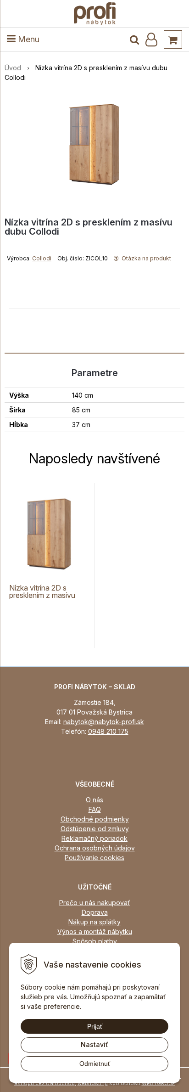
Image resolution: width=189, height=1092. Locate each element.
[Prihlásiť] (151, 39)
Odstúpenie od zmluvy (95, 829)
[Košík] (173, 39)
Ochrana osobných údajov (95, 848)
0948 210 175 (108, 731)
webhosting (93, 1083)
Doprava (95, 912)
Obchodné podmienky (95, 819)
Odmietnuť (94, 1063)
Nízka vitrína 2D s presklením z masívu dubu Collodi (42, 595)
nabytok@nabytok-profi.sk (103, 722)
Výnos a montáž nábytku (94, 931)
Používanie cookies (94, 857)
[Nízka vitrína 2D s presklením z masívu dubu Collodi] (94, 144)
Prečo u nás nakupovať (94, 902)
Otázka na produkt (145, 258)
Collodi (41, 258)
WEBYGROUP (158, 1083)
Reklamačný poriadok (94, 838)
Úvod (13, 68)
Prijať (94, 1026)
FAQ (95, 809)
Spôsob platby (94, 941)
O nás (94, 800)
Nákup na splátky (94, 922)
